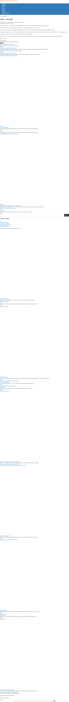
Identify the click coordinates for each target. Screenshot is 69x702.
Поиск (1, 213)
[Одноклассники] (1, 43)
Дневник (3, 10)
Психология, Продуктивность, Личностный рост (9, 464)
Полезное (3, 11)
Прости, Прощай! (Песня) (5, 382)
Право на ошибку (3, 610)
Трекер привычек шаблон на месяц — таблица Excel (10, 205)
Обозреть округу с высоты (5, 535)
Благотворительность (6, 12)
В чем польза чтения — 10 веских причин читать (9, 461)
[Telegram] (3, 43)
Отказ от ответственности (4, 697)
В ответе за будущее (4, 222)
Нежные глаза (3, 615)
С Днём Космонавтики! (4, 127)
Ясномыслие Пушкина (4, 226)
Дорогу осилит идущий (4, 223)
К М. (1, 131)
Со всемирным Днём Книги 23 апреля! (7, 53)
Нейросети (4, 9)
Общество (3, 5)
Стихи (3, 7)
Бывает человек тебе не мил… (6, 224)
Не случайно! (2, 210)
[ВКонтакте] (0, 43)
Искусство (4, 6)
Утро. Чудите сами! (3, 377)
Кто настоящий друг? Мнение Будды (7, 689)
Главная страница (3, 16)
